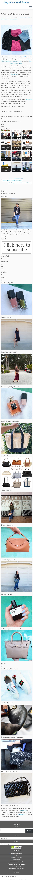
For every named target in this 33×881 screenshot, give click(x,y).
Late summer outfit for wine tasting (16, 861)
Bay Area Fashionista (16, 2)
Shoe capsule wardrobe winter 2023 (12, 180)
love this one (28, 59)
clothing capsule (28, 17)
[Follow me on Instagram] (6, 194)
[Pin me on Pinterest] (10, 194)
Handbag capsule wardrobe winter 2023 (20, 183)
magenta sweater (17, 61)
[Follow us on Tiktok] (8, 194)
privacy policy (23, 810)
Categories (16, 841)
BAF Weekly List (16, 855)
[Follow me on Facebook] (4, 194)
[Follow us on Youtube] (12, 194)
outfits (2, 19)
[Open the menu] (30, 6)
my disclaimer (21, 814)
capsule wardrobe (21, 17)
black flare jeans (18, 63)
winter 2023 (6, 19)
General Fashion (12, 17)
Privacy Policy (16, 872)
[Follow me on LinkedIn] (14, 194)
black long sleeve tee (7, 61)
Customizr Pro (23, 879)
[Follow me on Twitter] (2, 194)
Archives (16, 835)
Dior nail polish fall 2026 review (16, 857)
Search (16, 827)
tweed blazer (24, 57)
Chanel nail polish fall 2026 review (16, 853)
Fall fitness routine (16, 859)
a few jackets (29, 99)
